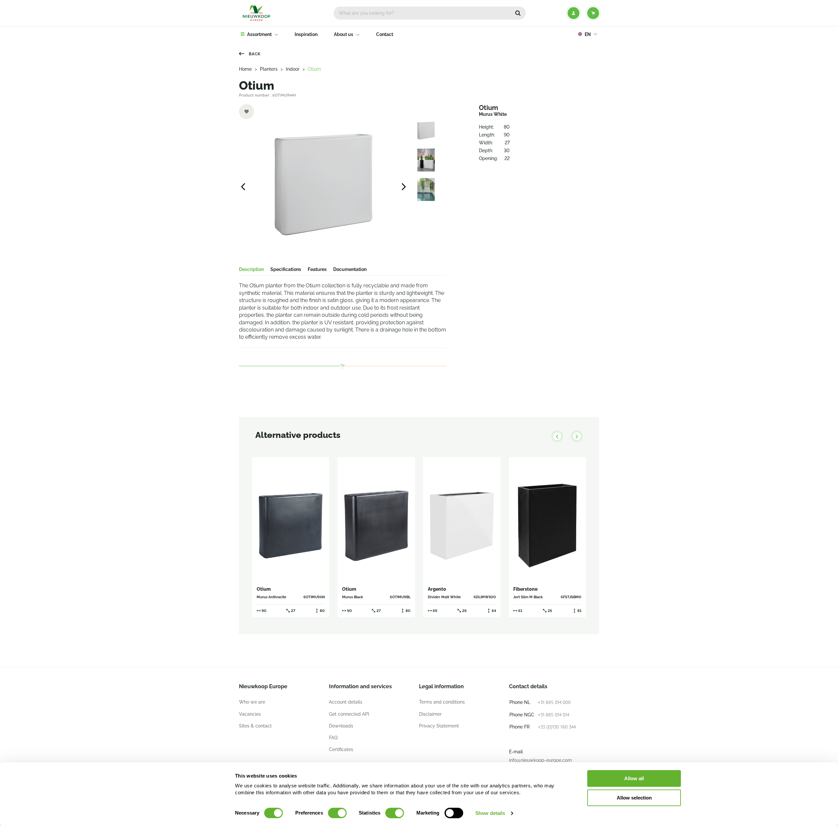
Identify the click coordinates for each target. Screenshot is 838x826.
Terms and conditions (442, 702)
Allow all (634, 778)
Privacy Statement (439, 725)
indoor (293, 69)
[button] (517, 13)
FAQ (333, 737)
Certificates (341, 749)
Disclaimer (430, 714)
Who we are (252, 702)
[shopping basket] (593, 13)
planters (269, 69)
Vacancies (250, 714)
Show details (490, 813)
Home (245, 69)
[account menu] (573, 13)
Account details (345, 702)
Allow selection (634, 797)
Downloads (341, 725)
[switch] (337, 813)
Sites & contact (255, 725)
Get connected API (349, 714)
